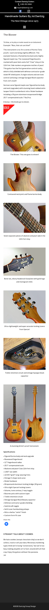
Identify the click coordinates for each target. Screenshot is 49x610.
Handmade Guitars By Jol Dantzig (24, 16)
